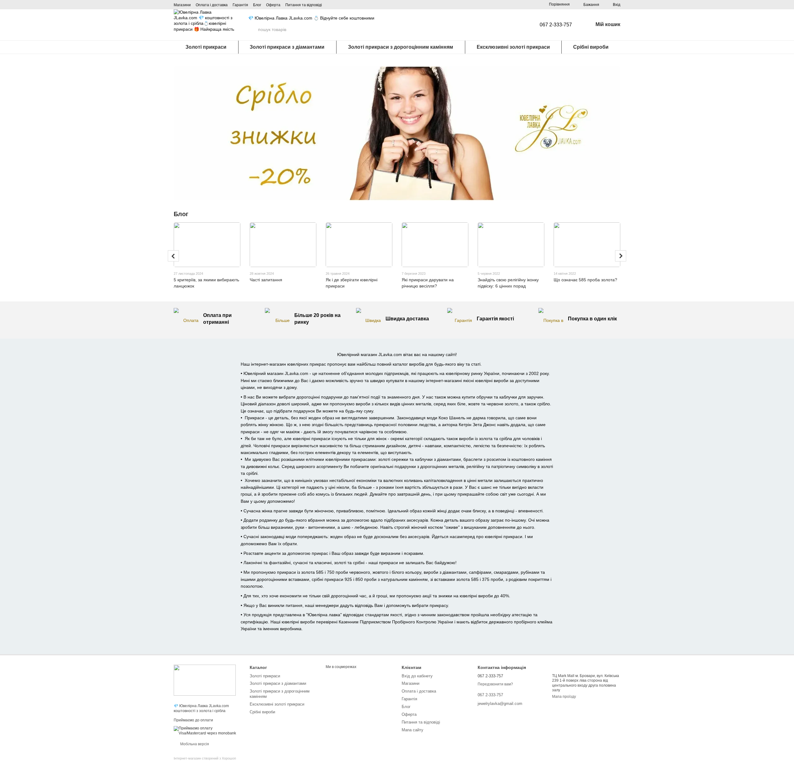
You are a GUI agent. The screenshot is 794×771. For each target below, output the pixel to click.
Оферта (273, 5)
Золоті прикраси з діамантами (287, 47)
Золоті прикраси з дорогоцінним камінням (400, 47)
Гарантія (240, 5)
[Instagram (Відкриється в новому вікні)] (338, 29)
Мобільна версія (194, 744)
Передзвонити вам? (495, 684)
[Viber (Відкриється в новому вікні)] (331, 29)
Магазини (182, 5)
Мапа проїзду (564, 696)
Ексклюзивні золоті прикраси (513, 47)
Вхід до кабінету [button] (417, 676)
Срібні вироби (591, 47)
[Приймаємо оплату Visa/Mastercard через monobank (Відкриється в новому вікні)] (207, 731)
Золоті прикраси (205, 47)
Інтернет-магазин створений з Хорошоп (205, 758)
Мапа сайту (412, 730)
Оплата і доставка (212, 5)
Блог (257, 5)
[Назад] (173, 255)
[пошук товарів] (253, 29)
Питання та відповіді (303, 5)
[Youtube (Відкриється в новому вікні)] (353, 29)
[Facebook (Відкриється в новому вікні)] (346, 29)
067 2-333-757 (556, 24)
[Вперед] (620, 255)
